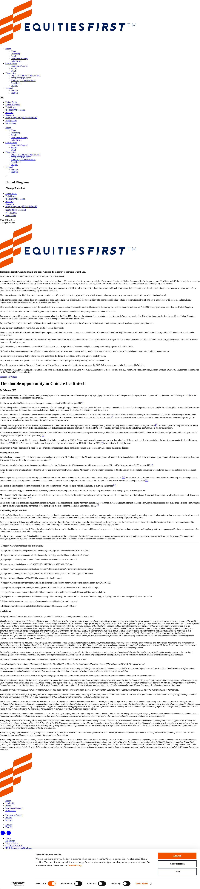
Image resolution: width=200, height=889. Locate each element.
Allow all (177, 856)
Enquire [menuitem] (14, 90)
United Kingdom (12, 105)
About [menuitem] (13, 51)
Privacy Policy (11, 843)
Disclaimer (10, 841)
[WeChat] (8, 832)
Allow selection (177, 864)
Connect (9, 88)
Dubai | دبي (10, 107)
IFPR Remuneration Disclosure (18, 848)
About (8, 49)
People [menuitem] (14, 56)
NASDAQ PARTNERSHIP (23, 159)
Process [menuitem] (14, 68)
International (10, 123)
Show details (142, 883)
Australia (9, 112)
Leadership (15, 133)
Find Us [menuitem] (14, 93)
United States (11, 102)
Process (14, 147)
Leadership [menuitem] (15, 54)
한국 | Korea (11, 120)
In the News (16, 140)
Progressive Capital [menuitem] (19, 66)
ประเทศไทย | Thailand (15, 210)
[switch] (78, 883)
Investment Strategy (19, 137)
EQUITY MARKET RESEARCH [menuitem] (26, 76)
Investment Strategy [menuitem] (19, 58)
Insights (14, 164)
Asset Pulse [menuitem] (16, 83)
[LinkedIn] (3, 832)
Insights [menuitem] (14, 85)
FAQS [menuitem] (13, 71)
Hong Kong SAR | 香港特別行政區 (21, 117)
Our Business (11, 63)
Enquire (14, 169)
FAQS (13, 150)
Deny (177, 872)
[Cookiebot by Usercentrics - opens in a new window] (18, 884)
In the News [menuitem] (16, 61)
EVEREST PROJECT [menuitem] (21, 78)
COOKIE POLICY (13, 846)
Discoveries (10, 73)
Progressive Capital (19, 145)
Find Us (14, 172)
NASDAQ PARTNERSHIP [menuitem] (23, 80)
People (14, 135)
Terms (8, 838)
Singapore (9, 115)
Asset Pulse (16, 162)
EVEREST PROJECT (21, 157)
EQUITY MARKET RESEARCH (26, 155)
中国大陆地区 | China (15, 110)
